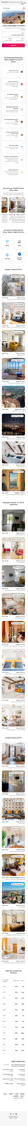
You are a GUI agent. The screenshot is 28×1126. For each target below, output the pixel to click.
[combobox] (13, 35)
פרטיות (15, 1118)
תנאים (11, 1118)
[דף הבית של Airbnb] (24, 8)
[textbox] (19, 40)
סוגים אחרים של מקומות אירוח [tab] (18, 1064)
